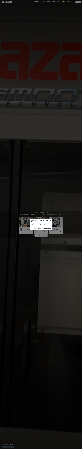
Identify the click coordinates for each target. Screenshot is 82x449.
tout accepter (47, 228)
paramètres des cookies (39, 228)
